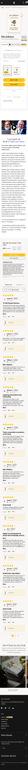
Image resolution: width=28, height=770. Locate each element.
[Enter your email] (25, 748)
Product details (7, 101)
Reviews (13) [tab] (8, 284)
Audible (10, 222)
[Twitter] (6, 708)
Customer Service (8, 756)
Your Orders (4, 723)
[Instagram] (10, 708)
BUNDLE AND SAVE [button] (24, 37)
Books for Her (13, 690)
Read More (5, 61)
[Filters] (8, 290)
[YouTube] (14, 708)
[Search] (23, 2)
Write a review (14, 255)
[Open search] (4, 290)
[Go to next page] (18, 636)
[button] (5, 322)
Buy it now (14, 84)
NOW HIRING (9, 717)
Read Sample (21, 61)
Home (2, 7)
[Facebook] (3, 708)
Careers (3, 717)
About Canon (4, 719)
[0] (26, 2)
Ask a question (14, 258)
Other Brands (6, 735)
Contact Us (4, 721)
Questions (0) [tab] (19, 284)
